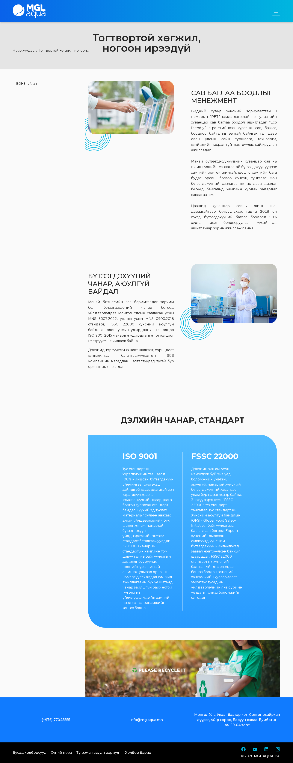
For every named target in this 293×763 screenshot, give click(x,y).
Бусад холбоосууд (30, 753)
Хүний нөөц (61, 753)
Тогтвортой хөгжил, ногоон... (64, 50)
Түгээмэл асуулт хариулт (98, 753)
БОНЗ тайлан (26, 84)
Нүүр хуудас (24, 50)
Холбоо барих (138, 753)
